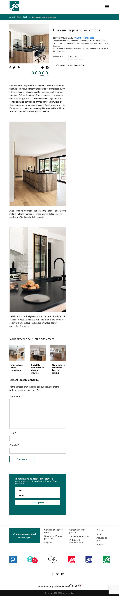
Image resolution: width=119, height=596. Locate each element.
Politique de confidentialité (76, 541)
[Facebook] (53, 574)
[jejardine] (106, 559)
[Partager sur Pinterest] (19, 67)
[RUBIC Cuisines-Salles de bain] (75, 57)
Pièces (100, 530)
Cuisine (27, 17)
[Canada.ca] (75, 585)
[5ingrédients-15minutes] (32, 559)
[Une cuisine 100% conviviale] (17, 353)
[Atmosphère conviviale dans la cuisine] (58, 353)
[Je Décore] (14, 7)
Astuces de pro (102, 539)
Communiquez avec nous (53, 531)
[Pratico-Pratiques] (13, 559)
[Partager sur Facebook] (10, 67)
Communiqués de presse (77, 531)
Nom (12, 432)
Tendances (88, 37)
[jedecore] (88, 559)
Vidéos (100, 544)
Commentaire (17, 395)
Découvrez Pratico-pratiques (53, 537)
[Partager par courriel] (47, 67)
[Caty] (53, 559)
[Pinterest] (57, 574)
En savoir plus (24, 535)
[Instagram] (62, 574)
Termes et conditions (79, 536)
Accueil (12, 17)
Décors (19, 17)
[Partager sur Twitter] (14, 67)
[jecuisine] (71, 559)
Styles (99, 534)
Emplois (48, 542)
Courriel (14, 445)
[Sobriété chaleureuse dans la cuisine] (38, 353)
